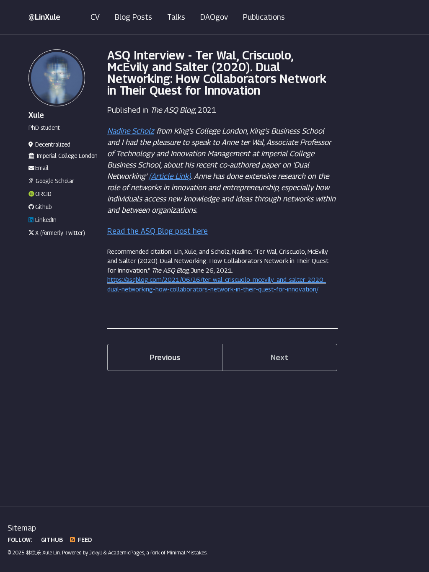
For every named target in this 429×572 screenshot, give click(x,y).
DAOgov (214, 17)
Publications (264, 17)
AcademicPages (126, 552)
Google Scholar (55, 181)
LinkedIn (46, 219)
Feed (84, 539)
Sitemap (22, 527)
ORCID (43, 194)
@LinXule (44, 17)
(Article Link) (170, 176)
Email (42, 168)
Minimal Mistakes (187, 552)
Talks (176, 17)
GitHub (51, 539)
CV (95, 17)
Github (43, 207)
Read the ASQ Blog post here (157, 231)
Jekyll (95, 552)
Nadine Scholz (130, 130)
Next (279, 357)
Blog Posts (133, 17)
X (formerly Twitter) (60, 232)
